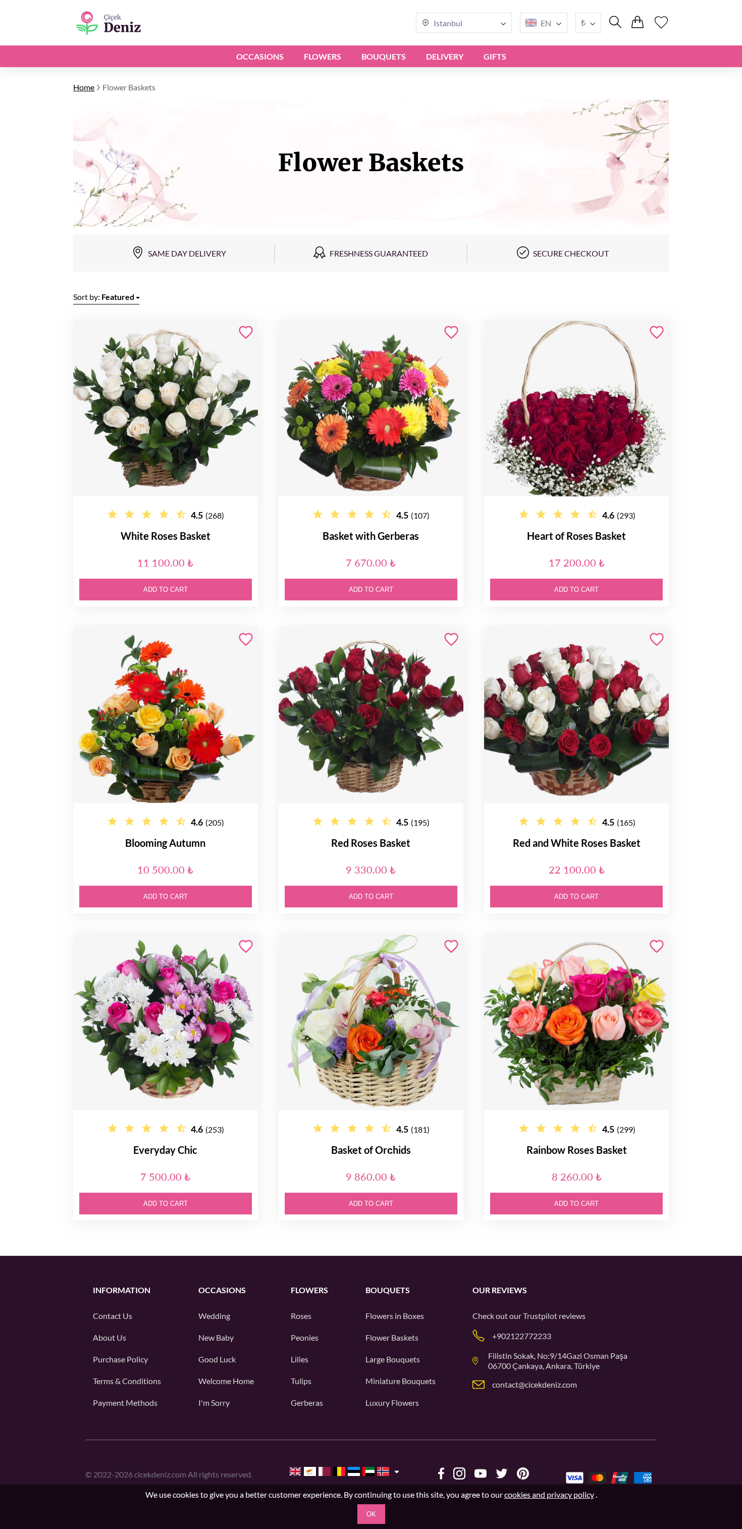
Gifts (495, 56)
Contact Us (112, 1315)
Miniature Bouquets (400, 1381)
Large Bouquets (392, 1359)
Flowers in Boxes (394, 1315)
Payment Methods (125, 1402)
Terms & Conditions (127, 1381)
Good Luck (217, 1359)
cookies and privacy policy (549, 1494)
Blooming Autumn (165, 843)
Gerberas (307, 1402)
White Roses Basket (165, 536)
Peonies (305, 1337)
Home (83, 87)
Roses (301, 1315)
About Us (109, 1337)
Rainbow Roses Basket (576, 1150)
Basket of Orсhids (371, 1150)
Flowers (322, 56)
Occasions (260, 56)
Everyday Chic (165, 1150)
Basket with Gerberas (371, 536)
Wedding (214, 1315)
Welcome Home (226, 1381)
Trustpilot (540, 1315)
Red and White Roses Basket (577, 843)
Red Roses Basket (370, 843)
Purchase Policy (120, 1359)
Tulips (301, 1381)
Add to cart (165, 589)
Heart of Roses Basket (576, 536)
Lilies (299, 1359)
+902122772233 (521, 1336)
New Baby (216, 1337)
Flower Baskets (391, 1337)
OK (371, 1514)
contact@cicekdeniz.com (534, 1384)
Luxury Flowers (392, 1402)
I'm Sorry (214, 1402)
